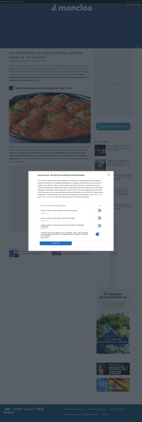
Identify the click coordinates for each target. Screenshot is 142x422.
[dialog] (71, 211)
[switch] (98, 210)
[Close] (109, 175)
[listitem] (71, 205)
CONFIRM (56, 243)
